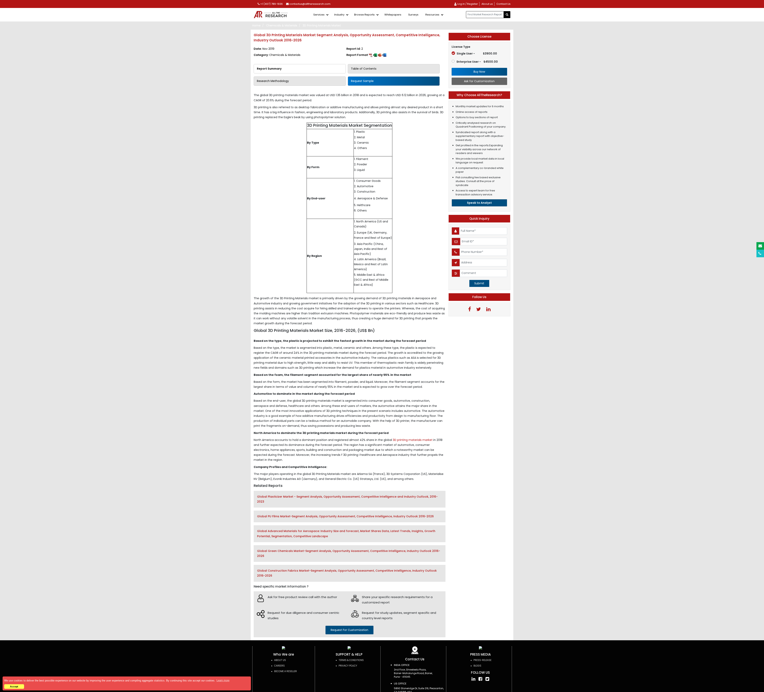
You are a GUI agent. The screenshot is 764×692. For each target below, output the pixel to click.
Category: (277, 55)
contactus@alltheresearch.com (309, 4)
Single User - (477, 54)
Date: (264, 49)
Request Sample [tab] (362, 81)
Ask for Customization (479, 81)
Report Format (357, 55)
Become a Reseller (285, 671)
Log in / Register (467, 4)
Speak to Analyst (479, 203)
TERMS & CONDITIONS (351, 660)
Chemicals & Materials (281, 25)
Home (256, 25)
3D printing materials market (413, 440)
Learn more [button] (222, 680)
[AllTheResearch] (271, 15)
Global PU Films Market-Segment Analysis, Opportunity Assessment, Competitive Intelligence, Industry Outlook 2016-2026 (345, 516)
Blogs (477, 665)
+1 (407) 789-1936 (271, 4)
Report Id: (354, 49)
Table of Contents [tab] (363, 69)
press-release (482, 660)
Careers (279, 665)
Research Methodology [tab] (273, 81)
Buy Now (479, 72)
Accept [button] (14, 686)
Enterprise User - (477, 62)
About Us (280, 660)
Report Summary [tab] (269, 69)
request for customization (349, 630)
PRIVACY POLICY (348, 665)
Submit (479, 283)
